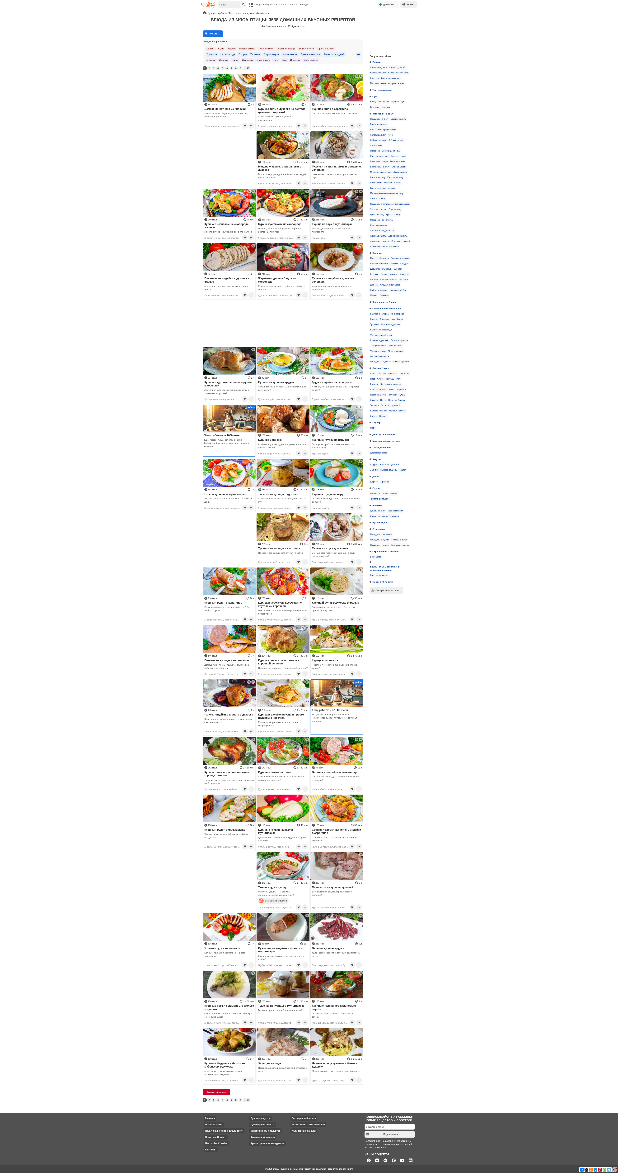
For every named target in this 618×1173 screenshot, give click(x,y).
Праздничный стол (310, 54)
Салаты (376, 62)
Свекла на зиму (377, 199)
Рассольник (383, 102)
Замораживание (378, 346)
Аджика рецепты (378, 236)
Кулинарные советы (262, 1124)
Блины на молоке (388, 279)
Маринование (289, 54)
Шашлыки (392, 373)
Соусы (376, 488)
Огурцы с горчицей (400, 241)
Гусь (284, 60)
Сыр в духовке (395, 346)
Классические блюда (384, 302)
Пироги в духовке (389, 274)
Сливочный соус (390, 493)
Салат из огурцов (378, 67)
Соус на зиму (395, 209)
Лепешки (403, 279)
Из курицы (247, 60)
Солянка (386, 107)
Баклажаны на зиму (379, 167)
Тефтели (374, 405)
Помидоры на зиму (379, 119)
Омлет (391, 389)
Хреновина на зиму (397, 236)
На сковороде (397, 314)
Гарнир (376, 422)
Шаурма (374, 464)
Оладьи (404, 263)
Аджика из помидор (379, 241)
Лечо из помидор (378, 225)
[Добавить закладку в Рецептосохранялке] (245, 126)
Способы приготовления (386, 308)
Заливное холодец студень (383, 470)
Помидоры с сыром (379, 545)
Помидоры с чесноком (381, 534)
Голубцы (390, 379)
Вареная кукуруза (379, 575)
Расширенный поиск (304, 1118)
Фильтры (214, 33)
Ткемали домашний (379, 499)
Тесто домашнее (381, 447)
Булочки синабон (398, 290)
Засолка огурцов (378, 209)
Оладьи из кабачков (390, 285)
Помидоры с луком (379, 540)
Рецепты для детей (334, 54)
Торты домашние (382, 90)
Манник (373, 295)
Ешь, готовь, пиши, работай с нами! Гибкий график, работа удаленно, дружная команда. (226, 443)
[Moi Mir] (595, 1170)
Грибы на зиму (377, 215)
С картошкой (263, 60)
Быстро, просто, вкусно (386, 441)
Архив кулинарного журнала (267, 1143)
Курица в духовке (399, 340)
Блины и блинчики (379, 263)
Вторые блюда (380, 368)
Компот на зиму (398, 156)
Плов (372, 379)
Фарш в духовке (378, 351)
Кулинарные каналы (304, 1130)
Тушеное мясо (266, 48)
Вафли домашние (379, 290)
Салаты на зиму (378, 135)
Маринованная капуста (381, 220)
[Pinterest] (600, 1170)
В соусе (374, 319)
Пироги (373, 258)
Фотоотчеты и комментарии (308, 1124)
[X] (586, 1170)
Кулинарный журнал (262, 1137)
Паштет (402, 470)
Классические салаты (398, 73)
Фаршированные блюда (391, 319)
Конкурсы (305, 4)
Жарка (385, 314)
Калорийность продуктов (265, 1130)
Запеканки (404, 373)
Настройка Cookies (216, 1143)
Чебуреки (392, 395)
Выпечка (377, 253)
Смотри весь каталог (387, 590)
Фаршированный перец (381, 335)
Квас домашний (395, 511)
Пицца (383, 400)
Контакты (210, 1149)
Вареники (401, 389)
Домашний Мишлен (276, 900)
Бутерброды (379, 522)
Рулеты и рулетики (389, 464)
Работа (294, 4)
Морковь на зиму (392, 183)
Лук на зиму (376, 183)
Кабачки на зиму (397, 140)
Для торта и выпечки (384, 434)
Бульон (395, 102)
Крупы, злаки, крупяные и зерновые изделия (385, 568)
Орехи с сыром (326, 48)
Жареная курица (286, 48)
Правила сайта (213, 1124)
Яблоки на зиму (397, 161)
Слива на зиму (399, 167)
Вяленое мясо (306, 48)
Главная (210, 1118)
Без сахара (375, 557)
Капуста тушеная (378, 411)
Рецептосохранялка (266, 4)
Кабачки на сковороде (381, 330)
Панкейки (384, 295)
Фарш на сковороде (379, 356)
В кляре (383, 416)
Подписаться (390, 1134)
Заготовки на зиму (382, 113)
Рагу (398, 379)
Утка (276, 60)
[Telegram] (609, 1170)
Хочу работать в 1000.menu (222, 435)
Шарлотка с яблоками (380, 269)
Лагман (373, 416)
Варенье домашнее (379, 156)
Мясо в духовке (395, 351)
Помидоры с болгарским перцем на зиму (390, 204)
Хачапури (404, 274)
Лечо (390, 135)
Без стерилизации (379, 161)
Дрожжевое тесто (378, 453)
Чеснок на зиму (377, 177)
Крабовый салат (378, 73)
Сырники (397, 269)
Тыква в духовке (401, 362)
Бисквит (374, 279)
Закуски (376, 459)
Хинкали (374, 384)
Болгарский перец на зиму (383, 130)
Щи (402, 102)
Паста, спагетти (378, 395)
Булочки (374, 274)
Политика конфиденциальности (224, 1130)
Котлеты (381, 373)
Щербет (374, 482)
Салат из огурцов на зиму (382, 188)
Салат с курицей (397, 67)
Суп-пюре (374, 107)
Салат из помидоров (391, 78)
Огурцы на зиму (398, 119)
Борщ (373, 102)
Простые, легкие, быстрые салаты (387, 83)
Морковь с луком (399, 540)
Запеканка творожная (390, 384)
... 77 (246, 68)
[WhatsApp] (604, 1170)
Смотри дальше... (216, 1092)
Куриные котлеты (397, 411)
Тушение (374, 324)
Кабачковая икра (378, 140)
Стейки (380, 379)
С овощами (378, 529)
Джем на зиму (400, 172)
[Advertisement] (391, 31)
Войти (410, 4)
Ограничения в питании (385, 551)
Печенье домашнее (400, 258)
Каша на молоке (378, 389)
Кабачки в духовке (379, 340)
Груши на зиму (393, 215)
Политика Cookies (215, 1137)
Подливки (375, 493)
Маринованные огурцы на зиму (385, 151)
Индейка (223, 60)
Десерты (377, 476)
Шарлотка (384, 258)
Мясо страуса (311, 60)
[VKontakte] (582, 1170)
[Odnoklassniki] (591, 1170)
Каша (372, 373)
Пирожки (394, 263)
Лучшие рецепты (260, 1118)
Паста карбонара (396, 400)
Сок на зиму (376, 145)
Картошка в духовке (390, 324)
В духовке (375, 314)
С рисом (210, 60)
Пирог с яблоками (382, 582)
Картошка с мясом (400, 545)
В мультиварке (271, 54)
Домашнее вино (377, 511)
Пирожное (384, 482)
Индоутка (295, 60)
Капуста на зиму (395, 177)
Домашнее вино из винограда (384, 516)
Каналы (283, 4)
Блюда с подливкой (390, 405)
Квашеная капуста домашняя (384, 246)
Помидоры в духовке (380, 362)
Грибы (235, 60)
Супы (375, 96)
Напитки (377, 505)
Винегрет (374, 78)
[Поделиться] (615, 1170)
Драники (374, 285)
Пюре (372, 428)
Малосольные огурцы (380, 172)
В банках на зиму (378, 124)
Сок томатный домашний (382, 230)
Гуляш (402, 395)
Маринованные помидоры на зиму (386, 193)
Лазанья (374, 400)
